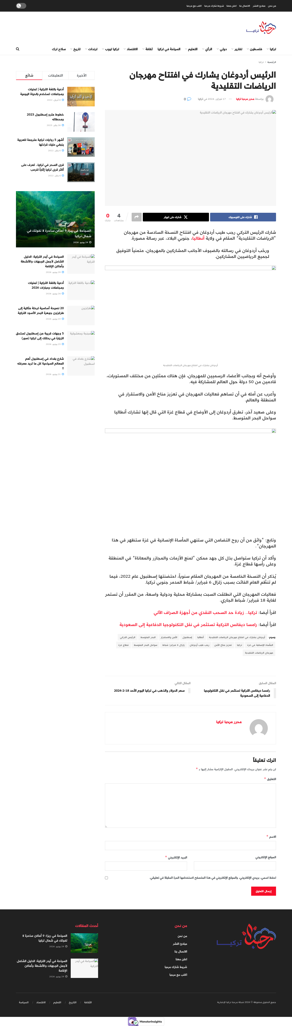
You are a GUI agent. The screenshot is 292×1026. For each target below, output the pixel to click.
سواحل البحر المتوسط (145, 645)
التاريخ (72, 1002)
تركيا (273, 49)
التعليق (270, 779)
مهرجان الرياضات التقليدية (259, 652)
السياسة (24, 1002)
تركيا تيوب (112, 49)
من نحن (272, 5)
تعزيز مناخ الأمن (223, 645)
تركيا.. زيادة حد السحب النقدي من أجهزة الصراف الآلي (206, 612)
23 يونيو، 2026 (53, 319)
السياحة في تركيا (169, 49)
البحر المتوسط (148, 637)
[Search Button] (17, 49)
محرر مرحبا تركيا (245, 98)
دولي (223, 49)
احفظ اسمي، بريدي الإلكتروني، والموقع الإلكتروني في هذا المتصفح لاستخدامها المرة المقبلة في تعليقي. (212, 877)
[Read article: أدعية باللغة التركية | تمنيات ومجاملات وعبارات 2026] (81, 290)
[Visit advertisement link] (190, 666)
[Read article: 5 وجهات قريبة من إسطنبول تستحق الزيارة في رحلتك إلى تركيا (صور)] (81, 341)
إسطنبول (187, 637)
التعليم (193, 49)
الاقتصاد (132, 49)
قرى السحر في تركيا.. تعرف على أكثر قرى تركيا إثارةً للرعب (42, 167)
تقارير (238, 49)
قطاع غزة (123, 645)
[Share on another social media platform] (137, 217)
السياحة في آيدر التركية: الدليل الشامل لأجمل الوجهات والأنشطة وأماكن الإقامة (42, 261)
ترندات (92, 49)
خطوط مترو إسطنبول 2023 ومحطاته (45, 117)
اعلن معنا (232, 5)
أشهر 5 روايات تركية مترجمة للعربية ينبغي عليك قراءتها (40, 142)
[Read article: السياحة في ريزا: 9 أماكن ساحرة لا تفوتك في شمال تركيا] (55, 219)
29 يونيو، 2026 (81, 242)
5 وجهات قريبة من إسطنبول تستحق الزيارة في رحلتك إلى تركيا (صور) (40, 336)
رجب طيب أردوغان (199, 645)
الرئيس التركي (127, 637)
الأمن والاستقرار (169, 637)
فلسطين (256, 49)
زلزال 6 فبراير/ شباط (173, 645)
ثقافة (149, 49)
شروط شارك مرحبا (214, 5)
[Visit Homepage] (261, 27)
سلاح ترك (59, 49)
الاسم (271, 836)
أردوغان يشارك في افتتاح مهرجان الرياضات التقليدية (237, 637)
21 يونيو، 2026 (53, 374)
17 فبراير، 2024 (217, 98)
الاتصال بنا (244, 5)
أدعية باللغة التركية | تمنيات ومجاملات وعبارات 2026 (46, 285)
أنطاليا (198, 238)
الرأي (208, 49)
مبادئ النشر (259, 5)
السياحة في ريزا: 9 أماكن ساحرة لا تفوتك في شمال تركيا (59, 233)
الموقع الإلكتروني (266, 857)
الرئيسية (271, 62)
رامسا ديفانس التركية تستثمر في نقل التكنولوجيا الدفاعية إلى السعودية (189, 624)
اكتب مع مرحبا (194, 5)
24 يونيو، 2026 (53, 294)
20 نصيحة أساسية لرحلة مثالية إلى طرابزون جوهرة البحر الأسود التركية (41, 310)
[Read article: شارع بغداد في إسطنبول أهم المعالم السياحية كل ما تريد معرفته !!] (81, 366)
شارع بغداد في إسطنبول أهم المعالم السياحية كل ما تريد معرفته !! (40, 363)
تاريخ (77, 49)
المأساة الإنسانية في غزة (260, 645)
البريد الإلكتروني (176, 857)
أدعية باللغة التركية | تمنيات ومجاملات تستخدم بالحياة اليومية (42, 91)
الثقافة (88, 1002)
